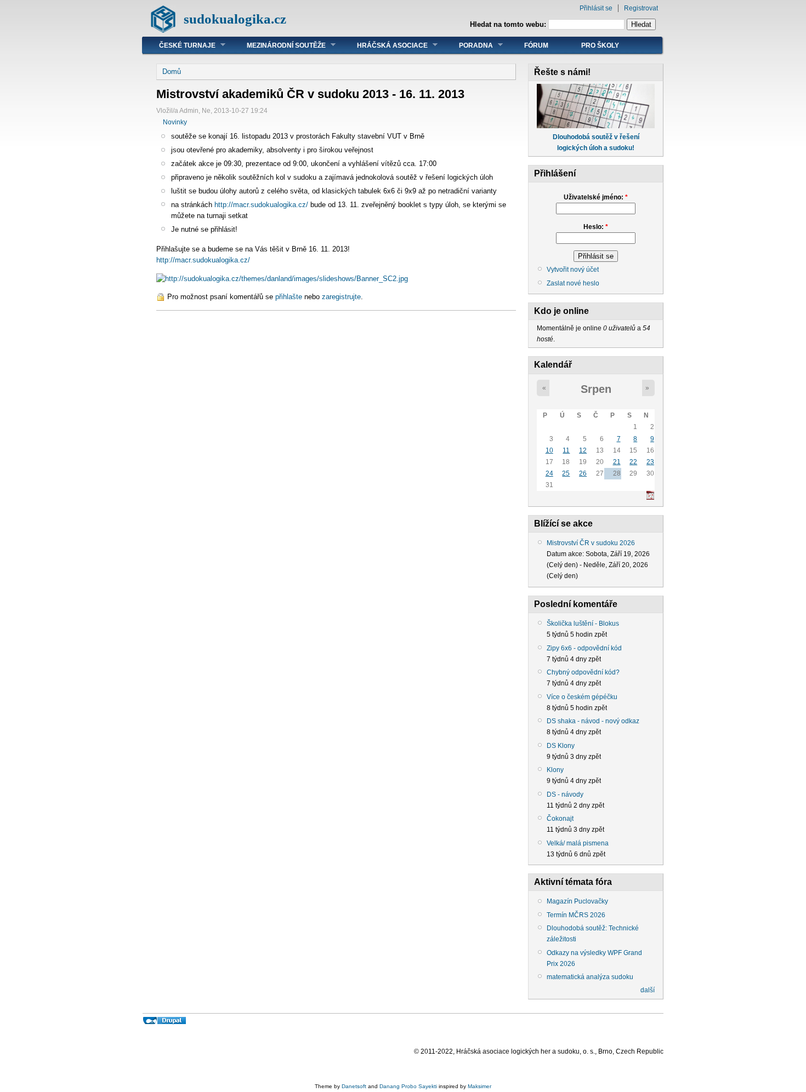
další (647, 990)
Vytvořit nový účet (573, 269)
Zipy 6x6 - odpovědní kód (584, 648)
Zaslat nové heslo (573, 283)
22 (633, 462)
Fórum (536, 45)
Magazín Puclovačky (577, 901)
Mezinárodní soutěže (278, 45)
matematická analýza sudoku (590, 977)
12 (583, 450)
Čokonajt (560, 818)
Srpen (596, 389)
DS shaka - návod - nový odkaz (593, 721)
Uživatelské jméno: (596, 197)
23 (650, 462)
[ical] (650, 497)
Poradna (467, 45)
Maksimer (479, 1086)
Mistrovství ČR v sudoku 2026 (591, 543)
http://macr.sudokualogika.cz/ (261, 205)
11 (566, 450)
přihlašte (288, 297)
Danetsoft (354, 1086)
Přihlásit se (596, 8)
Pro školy (600, 45)
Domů (171, 71)
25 (566, 473)
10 (549, 450)
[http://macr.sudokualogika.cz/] (282, 279)
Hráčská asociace (384, 45)
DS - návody (565, 794)
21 (617, 462)
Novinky (175, 122)
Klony (555, 770)
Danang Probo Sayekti (408, 1086)
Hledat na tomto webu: (509, 24)
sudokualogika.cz (235, 19)
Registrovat (641, 8)
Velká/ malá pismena (578, 843)
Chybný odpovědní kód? (583, 672)
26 (583, 473)
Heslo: (595, 227)
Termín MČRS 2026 (576, 915)
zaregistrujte (341, 297)
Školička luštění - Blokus (583, 623)
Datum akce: (566, 554)
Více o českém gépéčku (582, 697)
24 (549, 473)
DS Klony (561, 746)
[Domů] (163, 30)
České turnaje (179, 45)
